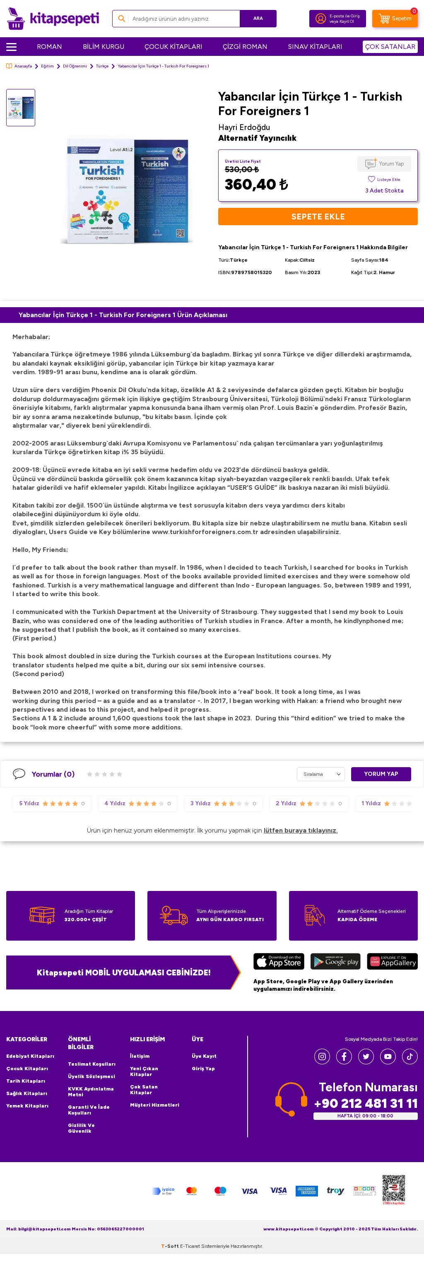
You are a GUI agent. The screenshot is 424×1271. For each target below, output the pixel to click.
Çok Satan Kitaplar (144, 1089)
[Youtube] (388, 1062)
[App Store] (278, 962)
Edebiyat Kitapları (30, 1056)
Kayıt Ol (347, 21)
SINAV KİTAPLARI (315, 47)
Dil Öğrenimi (75, 66)
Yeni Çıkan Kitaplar (144, 1071)
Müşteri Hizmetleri (154, 1105)
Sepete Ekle (318, 216)
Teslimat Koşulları (92, 1064)
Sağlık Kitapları (26, 1093)
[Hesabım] (321, 18)
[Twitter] (366, 1062)
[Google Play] (336, 962)
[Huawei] (392, 962)
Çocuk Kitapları (27, 1068)
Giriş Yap (203, 1068)
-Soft (170, 1246)
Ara (258, 18)
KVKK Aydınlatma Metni (91, 1092)
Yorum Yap (391, 164)
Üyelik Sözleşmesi (91, 1076)
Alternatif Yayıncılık (257, 138)
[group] (127, 192)
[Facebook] (344, 1062)
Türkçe (102, 66)
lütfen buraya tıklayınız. (301, 830)
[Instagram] (322, 1062)
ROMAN (49, 47)
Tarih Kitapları (25, 1081)
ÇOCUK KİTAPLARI (173, 47)
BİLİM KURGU (103, 47)
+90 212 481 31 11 (365, 1103)
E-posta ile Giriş (345, 16)
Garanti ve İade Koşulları (89, 1110)
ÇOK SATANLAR (390, 47)
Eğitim (47, 66)
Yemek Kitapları (27, 1106)
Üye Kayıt (204, 1056)
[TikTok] (410, 1062)
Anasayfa (23, 66)
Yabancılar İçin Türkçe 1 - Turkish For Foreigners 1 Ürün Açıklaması (123, 315)
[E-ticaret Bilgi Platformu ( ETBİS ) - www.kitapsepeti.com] (393, 1191)
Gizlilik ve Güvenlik (81, 1128)
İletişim (139, 1056)
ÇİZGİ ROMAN (245, 47)
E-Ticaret (190, 1246)
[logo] (53, 18)
